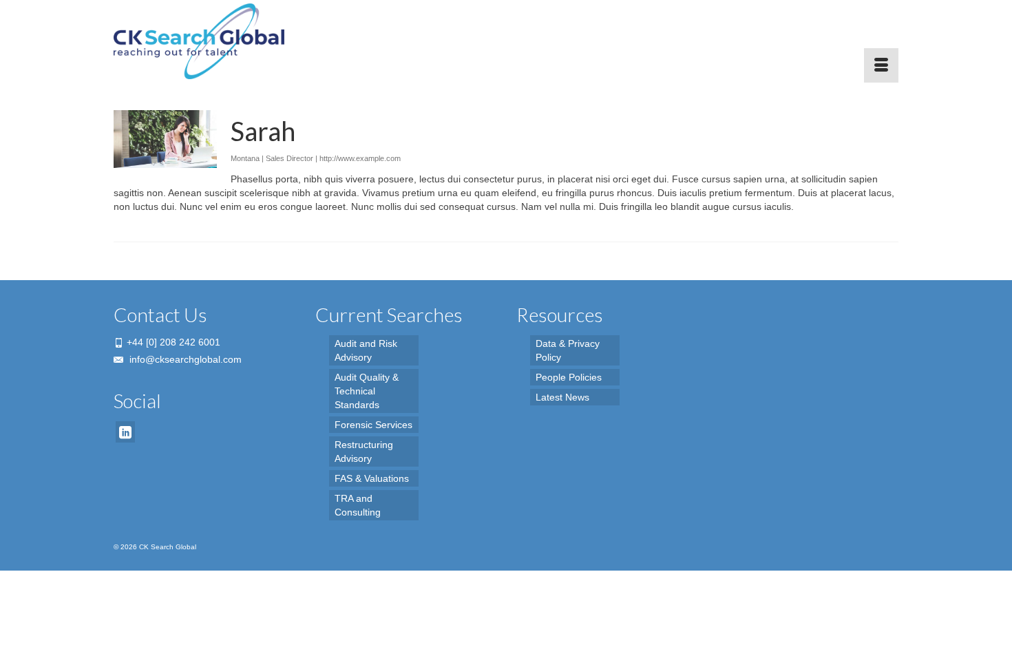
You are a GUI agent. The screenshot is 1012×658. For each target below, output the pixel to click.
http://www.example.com (360, 158)
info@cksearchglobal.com (184, 359)
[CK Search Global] (237, 41)
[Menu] (881, 65)
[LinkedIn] (125, 432)
